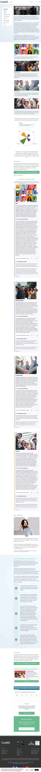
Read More (28, 679)
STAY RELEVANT (20, 752)
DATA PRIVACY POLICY (35, 750)
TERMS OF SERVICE (34, 752)
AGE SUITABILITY (34, 753)
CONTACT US (3, 752)
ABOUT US (19, 750)
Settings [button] (27, 769)
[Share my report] (37, 10)
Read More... (18, 276)
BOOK (18, 753)
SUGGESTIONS (4, 753)
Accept (37, 769)
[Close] (39, 769)
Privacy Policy (18, 770)
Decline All (31, 769)
